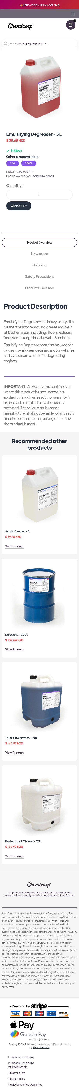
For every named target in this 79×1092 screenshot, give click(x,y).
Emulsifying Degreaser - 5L (33, 43)
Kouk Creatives (41, 1047)
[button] (73, 19)
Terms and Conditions (21, 1057)
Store (13, 43)
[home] (20, 26)
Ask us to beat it (43, 176)
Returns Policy (16, 1078)
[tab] (39, 242)
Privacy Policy (16, 1072)
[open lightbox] (39, 84)
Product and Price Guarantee (25, 1084)
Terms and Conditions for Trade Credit (21, 1065)
